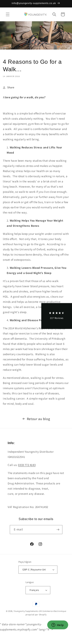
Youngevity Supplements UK (28, 611)
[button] (7, 14)
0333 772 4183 (27, 465)
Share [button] (10, 87)
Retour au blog (38, 419)
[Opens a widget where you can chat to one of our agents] (57, 625)
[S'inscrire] (58, 529)
